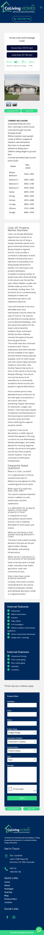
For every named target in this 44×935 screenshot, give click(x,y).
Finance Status (13, 747)
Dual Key (8, 892)
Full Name (11, 701)
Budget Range (12, 729)
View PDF (31, 809)
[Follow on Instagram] (14, 917)
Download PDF (13, 809)
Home (7, 882)
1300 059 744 (23, 18)
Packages (8, 889)
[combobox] (22, 732)
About (7, 885)
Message (11, 765)
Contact (8, 902)
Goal (9, 756)
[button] (39, 930)
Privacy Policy (10, 899)
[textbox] (19, 732)
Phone (10, 720)
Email (9, 711)
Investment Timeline (15, 738)
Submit (22, 798)
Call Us (13, 868)
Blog (6, 895)
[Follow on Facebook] (7, 917)
